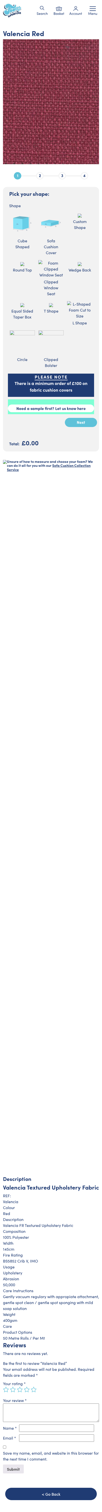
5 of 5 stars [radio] (34, 1390)
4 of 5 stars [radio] (27, 1390)
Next (81, 422)
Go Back (52, 1494)
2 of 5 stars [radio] (13, 1390)
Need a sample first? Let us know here (51, 408)
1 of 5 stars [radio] (6, 1390)
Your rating (14, 1383)
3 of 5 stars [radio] (20, 1390)
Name (10, 1428)
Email (9, 1438)
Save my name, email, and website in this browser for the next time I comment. (51, 1456)
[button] (42, 8)
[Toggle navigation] (93, 8)
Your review (15, 1400)
